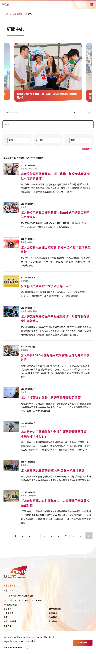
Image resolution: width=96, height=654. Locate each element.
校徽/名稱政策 (10, 621)
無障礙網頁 (9, 613)
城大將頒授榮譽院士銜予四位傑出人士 (46, 286)
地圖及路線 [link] (12, 605)
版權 (6, 617)
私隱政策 (53, 613)
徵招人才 (8, 626)
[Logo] (15, 572)
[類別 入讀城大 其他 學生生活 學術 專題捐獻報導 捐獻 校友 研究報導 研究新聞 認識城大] (17, 140)
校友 (31, 242)
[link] (48, 72)
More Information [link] (13, 647)
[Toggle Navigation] (92, 4)
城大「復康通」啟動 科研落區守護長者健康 (51, 397)
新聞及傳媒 (17, 14)
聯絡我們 (8, 609)
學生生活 (33, 169)
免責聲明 (53, 617)
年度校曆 (53, 621)
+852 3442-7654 (25, 596)
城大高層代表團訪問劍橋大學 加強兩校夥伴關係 (52, 470)
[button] (89, 112)
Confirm (83, 642)
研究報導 (33, 311)
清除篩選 (86, 149)
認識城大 (24, 169)
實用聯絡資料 (55, 609)
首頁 (6, 14)
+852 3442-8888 (33, 600)
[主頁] (6, 5)
